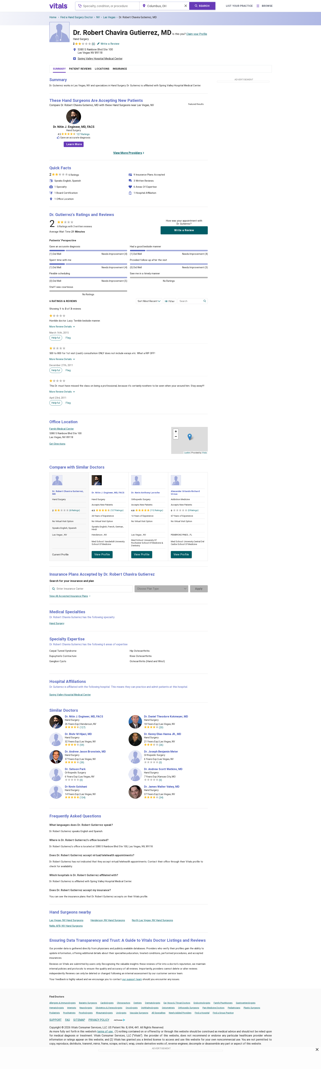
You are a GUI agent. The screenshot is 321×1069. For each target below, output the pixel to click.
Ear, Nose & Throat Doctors (177, 1003)
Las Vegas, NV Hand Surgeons (66, 920)
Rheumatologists (104, 1013)
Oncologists (132, 1007)
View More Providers (127, 153)
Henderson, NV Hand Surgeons (108, 920)
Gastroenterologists (245, 1003)
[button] (190, 437)
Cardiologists (107, 1003)
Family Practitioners (223, 1003)
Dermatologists (152, 1003)
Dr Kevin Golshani (76, 786)
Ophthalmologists (150, 1007)
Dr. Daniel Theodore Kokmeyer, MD (166, 716)
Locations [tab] (102, 68)
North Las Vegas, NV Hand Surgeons (152, 920)
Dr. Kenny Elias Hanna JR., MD (162, 734)
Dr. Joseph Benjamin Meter (161, 751)
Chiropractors (123, 1003)
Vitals (204, 452)
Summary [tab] (59, 68)
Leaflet (187, 452)
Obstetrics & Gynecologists (109, 1007)
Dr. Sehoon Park (75, 769)
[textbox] (107, 6)
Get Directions (57, 443)
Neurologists (86, 1007)
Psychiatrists (69, 1013)
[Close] (317, 1050)
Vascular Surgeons (139, 1013)
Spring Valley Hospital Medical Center (100, 58)
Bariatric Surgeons (88, 1003)
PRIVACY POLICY (98, 1019)
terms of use (105, 1031)
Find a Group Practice (223, 1013)
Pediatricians (234, 1007)
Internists (71, 1007)
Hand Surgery (56, 623)
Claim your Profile (196, 34)
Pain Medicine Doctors (213, 1007)
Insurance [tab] (120, 68)
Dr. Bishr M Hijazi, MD (78, 734)
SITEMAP (79, 1019)
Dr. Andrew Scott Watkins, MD (163, 769)
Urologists (121, 1013)
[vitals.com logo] (58, 6)
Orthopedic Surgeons (188, 1007)
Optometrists (168, 1007)
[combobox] (107, 6)
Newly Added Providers (180, 1013)
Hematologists (56, 1007)
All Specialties (158, 1013)
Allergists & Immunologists (62, 1003)
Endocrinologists (202, 1003)
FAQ (67, 1019)
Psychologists (86, 1013)
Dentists (138, 1003)
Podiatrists (54, 1013)
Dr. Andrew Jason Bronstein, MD (85, 751)
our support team (132, 979)
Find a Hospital (202, 1013)
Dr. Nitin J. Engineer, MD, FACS (73, 126)
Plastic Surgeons (252, 1007)
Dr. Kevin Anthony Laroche (145, 492)
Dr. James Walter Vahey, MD (161, 786)
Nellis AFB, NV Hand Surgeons (66, 925)
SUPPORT (55, 1019)
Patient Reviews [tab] (80, 68)
